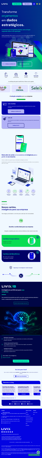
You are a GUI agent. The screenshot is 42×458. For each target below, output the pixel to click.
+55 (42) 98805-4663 (16, 419)
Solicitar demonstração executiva (21, 303)
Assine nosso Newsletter (22, 376)
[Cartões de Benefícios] (37, 252)
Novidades (27, 425)
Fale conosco (27, 3)
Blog (26, 423)
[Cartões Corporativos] (37, 237)
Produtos (27, 414)
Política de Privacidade (29, 419)
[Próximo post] (40, 391)
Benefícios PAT (28, 416)
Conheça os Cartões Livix (16, 111)
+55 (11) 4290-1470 (19, 416)
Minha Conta (17, 3)
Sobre (27, 412)
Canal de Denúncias (29, 421)
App (33, 414)
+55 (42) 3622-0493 (12, 416)
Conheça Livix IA (16, 125)
